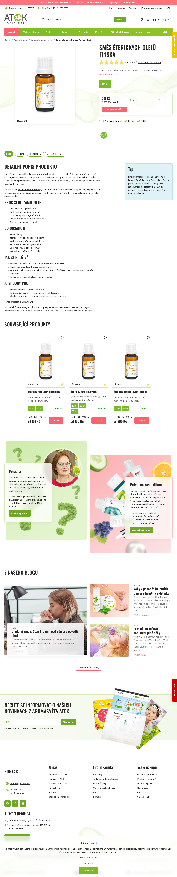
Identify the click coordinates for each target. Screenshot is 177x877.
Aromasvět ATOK (57, 779)
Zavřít (111, 124)
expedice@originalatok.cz (21, 825)
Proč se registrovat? (146, 779)
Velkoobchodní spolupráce (105, 779)
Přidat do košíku (115, 109)
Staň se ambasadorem (59, 796)
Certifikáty (142, 792)
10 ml (31, 408)
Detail (56, 420)
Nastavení (88, 863)
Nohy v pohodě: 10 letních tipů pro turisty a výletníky (151, 591)
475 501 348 (15, 789)
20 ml (39, 408)
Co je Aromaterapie (58, 774)
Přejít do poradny (19, 513)
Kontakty (133, 8)
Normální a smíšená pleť (147, 516)
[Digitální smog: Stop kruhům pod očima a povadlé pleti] (45, 620)
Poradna (121, 8)
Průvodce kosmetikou (151, 8)
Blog (111, 8)
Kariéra (52, 792)
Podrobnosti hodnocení (149, 62)
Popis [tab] (9, 153)
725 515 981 (45, 825)
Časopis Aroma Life (58, 783)
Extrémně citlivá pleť (145, 523)
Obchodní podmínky (147, 774)
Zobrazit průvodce (141, 530)
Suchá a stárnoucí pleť (145, 513)
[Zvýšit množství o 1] (167, 100)
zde (95, 857)
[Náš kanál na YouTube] (7, 803)
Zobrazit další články (88, 667)
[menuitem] (12, 32)
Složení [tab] (20, 153)
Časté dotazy (143, 796)
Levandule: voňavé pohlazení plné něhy (146, 630)
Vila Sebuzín (54, 787)
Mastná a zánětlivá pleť (146, 519)
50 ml (74, 411)
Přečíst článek (18, 650)
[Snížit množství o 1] (152, 100)
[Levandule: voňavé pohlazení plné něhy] (109, 640)
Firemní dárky (99, 783)
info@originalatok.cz (20, 783)
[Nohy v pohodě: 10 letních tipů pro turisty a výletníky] (109, 600)
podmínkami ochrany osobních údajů (39, 728)
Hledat (119, 19)
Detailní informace (108, 74)
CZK (168, 8)
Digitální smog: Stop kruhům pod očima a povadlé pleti (45, 633)
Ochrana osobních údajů (104, 787)
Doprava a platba (145, 783)
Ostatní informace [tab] (56, 153)
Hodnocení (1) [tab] (35, 153)
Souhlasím (88, 870)
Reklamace (142, 787)
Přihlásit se (68, 722)
